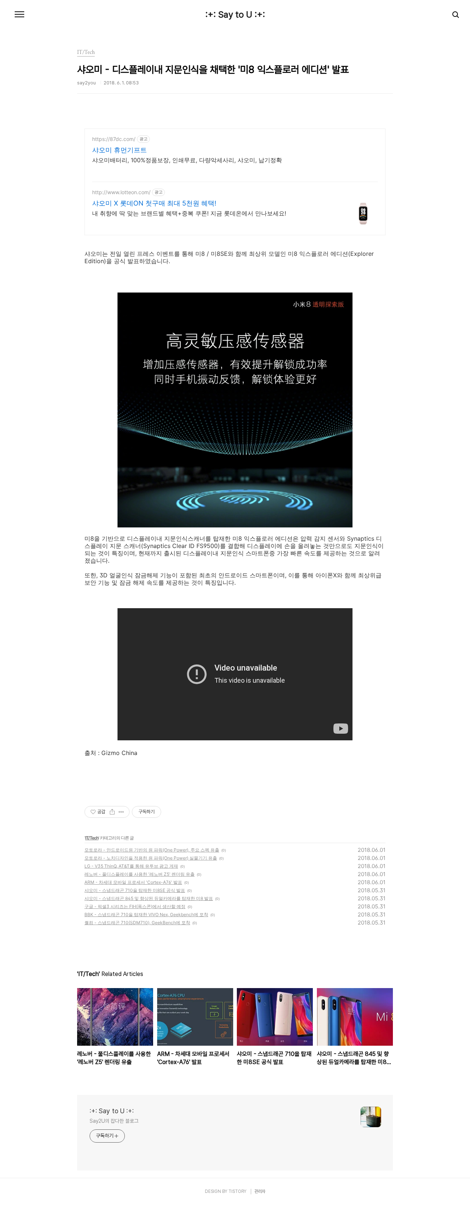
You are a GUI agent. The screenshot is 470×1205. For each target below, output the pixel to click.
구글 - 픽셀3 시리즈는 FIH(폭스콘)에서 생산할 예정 (134, 906)
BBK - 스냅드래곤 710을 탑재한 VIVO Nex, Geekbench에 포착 (146, 914)
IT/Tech (91, 838)
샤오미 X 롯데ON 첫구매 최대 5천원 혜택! (154, 203)
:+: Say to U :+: (235, 14)
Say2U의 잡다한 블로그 (114, 1121)
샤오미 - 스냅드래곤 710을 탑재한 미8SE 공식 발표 (134, 890)
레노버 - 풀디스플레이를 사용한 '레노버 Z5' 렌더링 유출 (139, 874)
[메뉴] (19, 14)
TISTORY (237, 1191)
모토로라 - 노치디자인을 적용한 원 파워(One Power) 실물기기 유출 (150, 858)
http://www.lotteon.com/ (121, 192)
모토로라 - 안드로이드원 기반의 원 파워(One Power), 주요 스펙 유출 (151, 850)
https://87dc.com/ (113, 139)
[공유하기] (112, 811)
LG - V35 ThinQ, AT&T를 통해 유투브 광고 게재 (131, 866)
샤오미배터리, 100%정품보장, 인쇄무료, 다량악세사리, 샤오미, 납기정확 (187, 160)
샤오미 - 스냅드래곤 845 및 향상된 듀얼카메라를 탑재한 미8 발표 (148, 898)
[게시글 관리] (121, 811)
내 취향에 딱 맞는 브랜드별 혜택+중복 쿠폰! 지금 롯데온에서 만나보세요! (189, 213)
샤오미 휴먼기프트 (119, 150)
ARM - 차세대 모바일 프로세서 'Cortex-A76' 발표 (133, 882)
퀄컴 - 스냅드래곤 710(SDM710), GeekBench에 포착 (137, 922)
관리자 (259, 1191)
